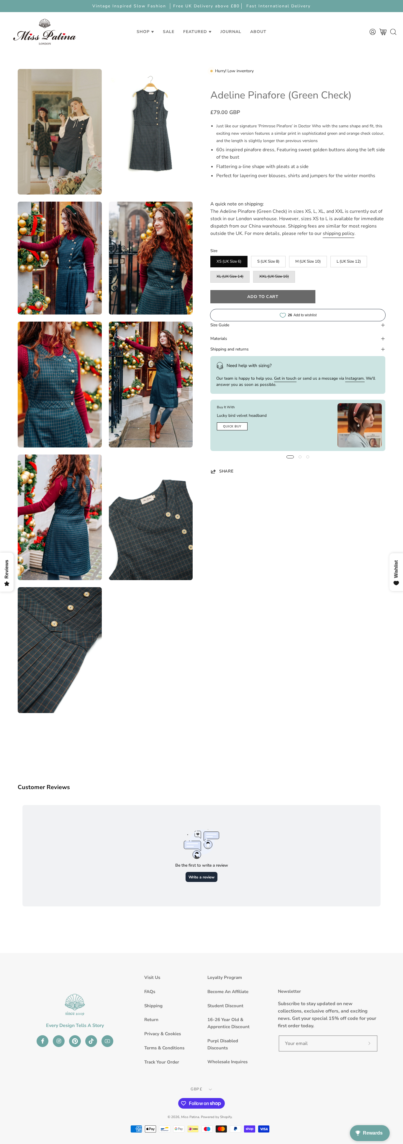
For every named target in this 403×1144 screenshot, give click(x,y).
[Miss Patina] (44, 32)
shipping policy (338, 233)
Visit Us (152, 977)
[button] (168, 31)
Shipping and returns (229, 349)
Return (151, 1020)
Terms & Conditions (164, 1048)
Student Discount (225, 1006)
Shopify (226, 1117)
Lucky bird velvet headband (242, 415)
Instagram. (355, 378)
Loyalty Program (224, 977)
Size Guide (219, 325)
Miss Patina (190, 1117)
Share (226, 471)
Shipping (153, 1006)
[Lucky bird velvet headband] (360, 425)
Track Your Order (161, 1062)
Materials (218, 338)
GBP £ (196, 1089)
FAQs (149, 992)
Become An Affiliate (227, 992)
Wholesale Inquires (227, 1062)
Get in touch (285, 378)
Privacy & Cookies (162, 1034)
